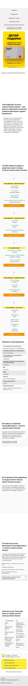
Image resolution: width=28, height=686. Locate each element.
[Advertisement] (14, 88)
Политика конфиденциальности (10, 680)
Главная (14, 10)
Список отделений (9, 663)
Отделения (14, 14)
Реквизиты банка (9, 660)
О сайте (3, 678)
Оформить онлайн (14, 205)
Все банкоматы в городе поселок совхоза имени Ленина (11, 577)
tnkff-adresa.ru (9, 683)
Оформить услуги (14, 18)
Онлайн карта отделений (11, 665)
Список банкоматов (9, 668)
